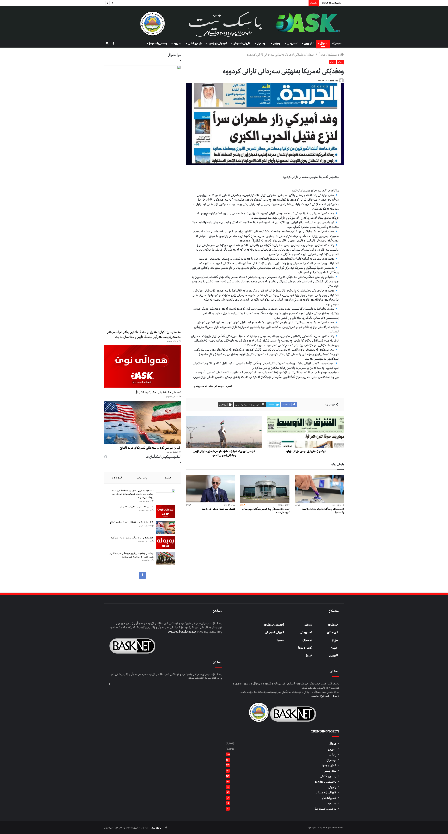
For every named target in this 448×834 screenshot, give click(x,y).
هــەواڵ (323, 43)
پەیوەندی (156, 828)
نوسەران (307, 640)
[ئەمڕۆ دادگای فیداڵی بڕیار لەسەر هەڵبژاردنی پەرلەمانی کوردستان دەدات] (264, 489)
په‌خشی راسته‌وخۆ (158, 43)
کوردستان (332, 632)
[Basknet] (305, 23)
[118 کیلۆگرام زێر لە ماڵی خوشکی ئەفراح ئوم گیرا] (165, 542)
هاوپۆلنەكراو (328, 798)
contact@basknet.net (325, 696)
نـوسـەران (261, 43)
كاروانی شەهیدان (241, 43)
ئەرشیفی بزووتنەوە (274, 624)
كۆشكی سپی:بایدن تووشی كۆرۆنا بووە (218, 509)
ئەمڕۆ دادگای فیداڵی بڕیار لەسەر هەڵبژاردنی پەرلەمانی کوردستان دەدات (265, 511)
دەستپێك (336, 43)
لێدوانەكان (117, 477)
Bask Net (334, 81)
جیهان (311, 55)
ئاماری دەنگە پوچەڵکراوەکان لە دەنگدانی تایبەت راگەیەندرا (323, 511)
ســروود (177, 43)
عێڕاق (334, 640)
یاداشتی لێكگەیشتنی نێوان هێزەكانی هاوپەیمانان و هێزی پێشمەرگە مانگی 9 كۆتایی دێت (131, 555)
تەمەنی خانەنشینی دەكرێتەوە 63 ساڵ (158, 392)
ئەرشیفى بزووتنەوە (217, 43)
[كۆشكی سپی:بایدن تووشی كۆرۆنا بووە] (210, 488)
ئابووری (333, 655)
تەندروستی (292, 43)
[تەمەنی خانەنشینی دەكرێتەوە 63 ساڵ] (142, 366)
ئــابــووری (308, 43)
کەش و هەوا (305, 648)
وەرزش (276, 43)
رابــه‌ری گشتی (195, 43)
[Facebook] (113, 44)
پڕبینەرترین (142, 477)
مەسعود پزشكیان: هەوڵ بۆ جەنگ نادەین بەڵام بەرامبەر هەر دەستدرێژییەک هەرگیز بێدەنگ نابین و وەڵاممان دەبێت (144, 334)
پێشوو (168, 477)
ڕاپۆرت (332, 755)
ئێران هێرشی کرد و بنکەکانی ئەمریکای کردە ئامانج (150, 448)
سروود (280, 640)
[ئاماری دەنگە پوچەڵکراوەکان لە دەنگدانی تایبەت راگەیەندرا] (319, 489)
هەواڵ (321, 55)
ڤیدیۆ (309, 655)
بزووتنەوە (333, 624)
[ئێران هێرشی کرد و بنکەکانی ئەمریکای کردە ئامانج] (142, 422)
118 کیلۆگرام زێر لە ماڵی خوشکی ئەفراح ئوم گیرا (132, 538)
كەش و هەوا (329, 765)
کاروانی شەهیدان (274, 632)
